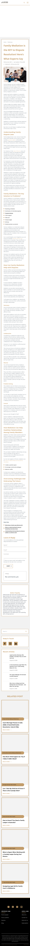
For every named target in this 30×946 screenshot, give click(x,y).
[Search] (26, 631)
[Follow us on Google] (15, 622)
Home (5, 42)
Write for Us (25, 920)
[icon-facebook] (4, 643)
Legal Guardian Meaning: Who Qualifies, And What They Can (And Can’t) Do (18, 656)
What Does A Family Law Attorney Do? (14, 525)
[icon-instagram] (10, 643)
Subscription (25, 923)
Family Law (10, 42)
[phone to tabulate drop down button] (28, 3)
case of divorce (17, 151)
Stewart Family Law (17, 238)
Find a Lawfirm (5, 917)
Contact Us (24, 917)
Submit (8, 566)
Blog (2, 923)
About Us (24, 914)
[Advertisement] (15, 21)
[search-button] (24, 2)
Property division (9, 213)
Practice (3, 920)
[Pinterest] (21, 907)
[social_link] (8, 907)
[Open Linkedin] (16, 643)
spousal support (12, 140)
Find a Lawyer (4, 914)
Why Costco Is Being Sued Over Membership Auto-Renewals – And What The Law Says (18, 685)
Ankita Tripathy (15, 593)
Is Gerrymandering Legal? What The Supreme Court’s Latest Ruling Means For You (18, 666)
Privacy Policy (26, 944)
